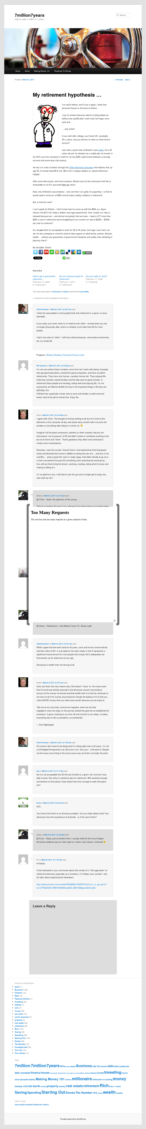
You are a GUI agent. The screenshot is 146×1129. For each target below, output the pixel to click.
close (114, 620)
